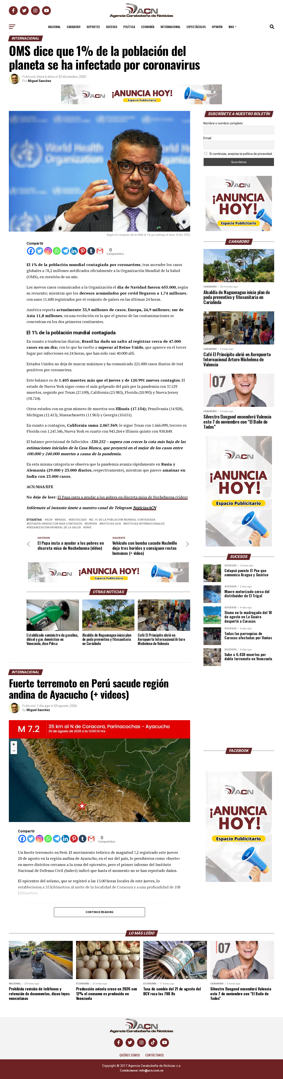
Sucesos (111, 26)
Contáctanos (154, 1055)
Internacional (170, 26)
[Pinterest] (82, 251)
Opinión (217, 26)
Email (207, 138)
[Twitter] (39, 251)
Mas (231, 26)
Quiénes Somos (129, 1055)
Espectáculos (196, 26)
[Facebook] (31, 251)
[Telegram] (65, 251)
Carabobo (73, 26)
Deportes (93, 26)
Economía (147, 26)
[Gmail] (100, 251)
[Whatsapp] (57, 251)
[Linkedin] (74, 251)
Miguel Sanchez (39, 81)
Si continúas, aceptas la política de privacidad (240, 154)
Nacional (54, 26)
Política (129, 26)
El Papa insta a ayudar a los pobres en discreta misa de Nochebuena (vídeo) (122, 497)
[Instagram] (48, 251)
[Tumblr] (91, 251)
